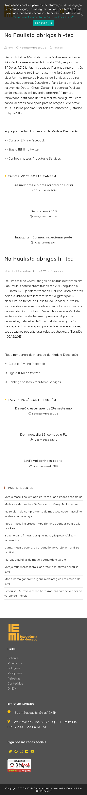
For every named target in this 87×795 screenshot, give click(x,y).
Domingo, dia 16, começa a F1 (43, 434)
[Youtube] (32, 752)
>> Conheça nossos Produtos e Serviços (32, 158)
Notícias (58, 47)
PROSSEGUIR (43, 23)
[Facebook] (16, 752)
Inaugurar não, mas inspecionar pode (43, 237)
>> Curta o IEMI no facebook (24, 140)
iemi (10, 47)
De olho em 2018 (44, 211)
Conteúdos (15, 683)
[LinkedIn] (26, 752)
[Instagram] (21, 752)
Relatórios (14, 663)
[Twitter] (10, 752)
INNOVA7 (45, 790)
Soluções (13, 668)
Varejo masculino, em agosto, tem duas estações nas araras (43, 496)
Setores (12, 658)
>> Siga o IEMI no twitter (22, 149)
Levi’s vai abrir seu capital (43, 461)
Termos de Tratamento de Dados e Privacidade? (43, 17)
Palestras (13, 678)
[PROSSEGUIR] (82, 15)
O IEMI (12, 688)
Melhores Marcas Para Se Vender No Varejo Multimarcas (41, 504)
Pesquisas (14, 673)
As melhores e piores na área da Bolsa (43, 185)
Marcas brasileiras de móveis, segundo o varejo (35, 559)
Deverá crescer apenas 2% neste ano (43, 408)
